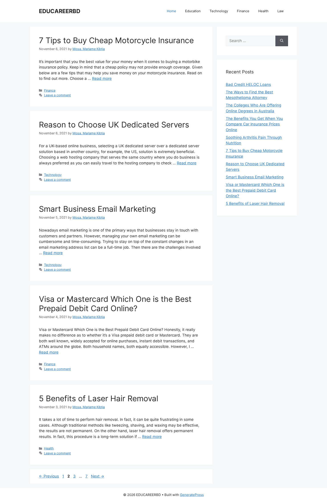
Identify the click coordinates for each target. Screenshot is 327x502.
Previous (49, 476)
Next (97, 476)
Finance (243, 11)
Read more (102, 78)
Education (193, 11)
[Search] (281, 41)
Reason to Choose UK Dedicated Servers (114, 124)
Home (171, 11)
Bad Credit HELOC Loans (248, 84)
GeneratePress (192, 495)
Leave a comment (57, 95)
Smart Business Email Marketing (97, 209)
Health (263, 11)
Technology (219, 11)
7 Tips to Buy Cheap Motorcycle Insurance (116, 40)
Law (280, 11)
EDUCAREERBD (59, 11)
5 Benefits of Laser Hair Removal (98, 398)
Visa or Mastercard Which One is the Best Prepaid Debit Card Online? (115, 303)
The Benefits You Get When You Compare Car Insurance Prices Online (254, 124)
